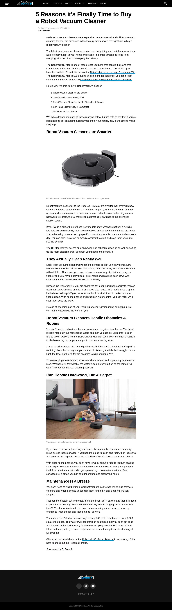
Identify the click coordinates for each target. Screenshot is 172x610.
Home (46, 3)
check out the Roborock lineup (71, 543)
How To (56, 3)
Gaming (92, 3)
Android (79, 3)
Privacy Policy (86, 594)
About (103, 3)
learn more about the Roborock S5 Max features (106, 79)
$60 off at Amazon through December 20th (112, 72)
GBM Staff (45, 31)
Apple (68, 3)
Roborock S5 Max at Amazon (98, 539)
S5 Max (55, 248)
